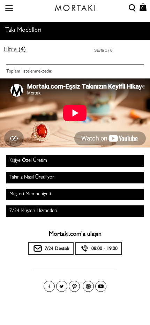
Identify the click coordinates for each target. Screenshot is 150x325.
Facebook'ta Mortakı (49, 286)
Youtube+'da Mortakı (100, 286)
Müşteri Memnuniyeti (30, 194)
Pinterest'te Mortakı (74, 286)
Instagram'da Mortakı (88, 286)
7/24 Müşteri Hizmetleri (33, 211)
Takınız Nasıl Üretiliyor (31, 177)
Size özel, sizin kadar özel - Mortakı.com (75, 6)
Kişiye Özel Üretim (28, 160)
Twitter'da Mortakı (61, 286)
